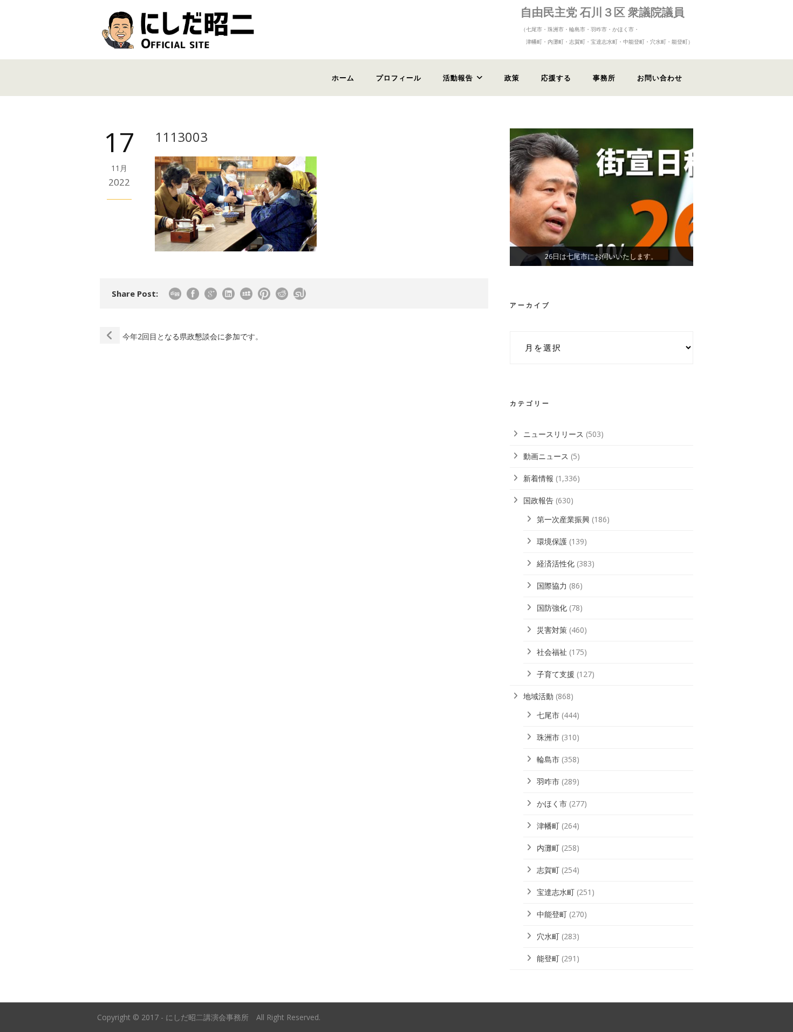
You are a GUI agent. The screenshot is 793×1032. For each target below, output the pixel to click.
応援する (556, 78)
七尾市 (548, 715)
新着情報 (538, 478)
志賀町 (548, 870)
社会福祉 (552, 652)
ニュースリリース (553, 434)
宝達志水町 (556, 892)
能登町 (548, 958)
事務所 (604, 78)
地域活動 (538, 696)
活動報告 (458, 78)
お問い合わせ (659, 78)
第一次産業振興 (563, 519)
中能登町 (552, 914)
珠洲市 (548, 737)
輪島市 (548, 759)
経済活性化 (556, 563)
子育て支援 (556, 674)
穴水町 (548, 936)
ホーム (343, 78)
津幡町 (548, 826)
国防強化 (552, 608)
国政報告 (538, 500)
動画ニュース (546, 456)
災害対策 (552, 630)
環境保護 (552, 541)
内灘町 (548, 848)
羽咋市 (548, 781)
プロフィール (398, 78)
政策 (511, 78)
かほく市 (552, 803)
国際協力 (552, 585)
